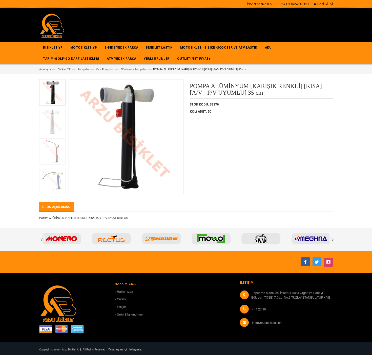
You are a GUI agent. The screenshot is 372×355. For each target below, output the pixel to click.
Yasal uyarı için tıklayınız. (125, 349)
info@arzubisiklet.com (267, 322)
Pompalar (83, 69)
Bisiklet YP (64, 69)
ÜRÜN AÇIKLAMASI (56, 207)
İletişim (122, 306)
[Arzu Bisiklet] (52, 27)
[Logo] (58, 302)
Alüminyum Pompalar (133, 69)
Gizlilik (121, 299)
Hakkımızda (125, 291)
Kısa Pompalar (105, 69)
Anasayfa (45, 69)
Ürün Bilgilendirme (130, 314)
